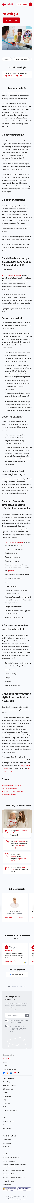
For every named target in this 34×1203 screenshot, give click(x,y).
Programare (7, 1128)
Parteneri (6, 1107)
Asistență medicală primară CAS (13, 1170)
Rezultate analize (8, 1121)
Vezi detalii (19, 76)
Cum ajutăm (7, 1143)
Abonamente (7, 1096)
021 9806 (23, 4)
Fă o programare (11, 20)
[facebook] (4, 1073)
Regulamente (7, 1184)
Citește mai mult (10, 961)
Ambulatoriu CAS (8, 1174)
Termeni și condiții (9, 1161)
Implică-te (6, 1147)
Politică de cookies (8, 1181)
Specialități (15, 986)
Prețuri (6, 59)
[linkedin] (11, 1073)
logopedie (10, 571)
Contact (5, 1066)
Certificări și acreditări (10, 1110)
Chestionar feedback (9, 1069)
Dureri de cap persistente (14, 542)
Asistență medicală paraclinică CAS (14, 1177)
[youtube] (15, 1073)
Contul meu (6, 1125)
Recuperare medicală (9, 1085)
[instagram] (7, 1073)
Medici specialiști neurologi (11, 275)
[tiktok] (18, 1073)
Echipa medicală (8, 1089)
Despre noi (6, 1103)
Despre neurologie (21, 59)
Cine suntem (7, 1139)
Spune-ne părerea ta (18, 974)
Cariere (5, 1062)
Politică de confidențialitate (11, 1157)
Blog (4, 1100)
